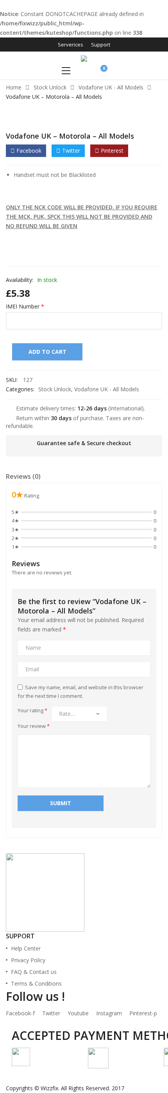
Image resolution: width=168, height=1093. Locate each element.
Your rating (32, 710)
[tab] (23, 477)
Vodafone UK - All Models (111, 87)
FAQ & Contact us (34, 971)
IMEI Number (25, 306)
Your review (34, 725)
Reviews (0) (23, 476)
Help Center (26, 948)
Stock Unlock (50, 87)
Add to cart (47, 351)
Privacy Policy (28, 960)
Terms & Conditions (36, 983)
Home (13, 87)
